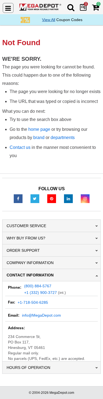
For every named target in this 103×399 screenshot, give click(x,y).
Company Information (30, 263)
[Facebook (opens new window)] (18, 198)
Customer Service (26, 226)
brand (38, 137)
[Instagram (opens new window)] (85, 198)
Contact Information (30, 275)
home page (39, 129)
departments (63, 137)
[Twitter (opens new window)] (34, 198)
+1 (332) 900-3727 (40, 292)
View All (48, 20)
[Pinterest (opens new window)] (51, 198)
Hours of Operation (28, 367)
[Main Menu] (8, 8)
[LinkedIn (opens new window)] (68, 198)
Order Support (23, 250)
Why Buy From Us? (26, 238)
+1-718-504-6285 (33, 302)
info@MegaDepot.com (41, 315)
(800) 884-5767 (37, 286)
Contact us (20, 147)
